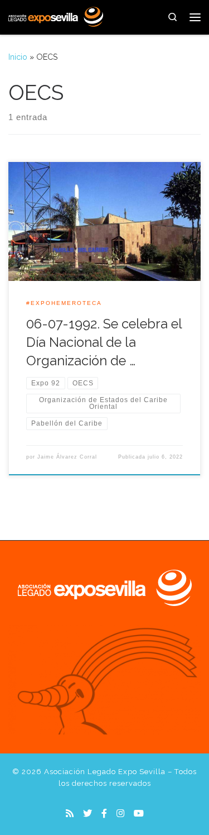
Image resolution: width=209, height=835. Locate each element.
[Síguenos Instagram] (120, 813)
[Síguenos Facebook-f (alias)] (104, 813)
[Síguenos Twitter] (87, 813)
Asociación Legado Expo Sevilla (105, 771)
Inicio (17, 57)
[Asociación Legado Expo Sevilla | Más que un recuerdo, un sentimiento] (55, 15)
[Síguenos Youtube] (139, 813)
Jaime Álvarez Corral (67, 457)
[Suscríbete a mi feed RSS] (70, 813)
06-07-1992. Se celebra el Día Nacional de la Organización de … (104, 342)
